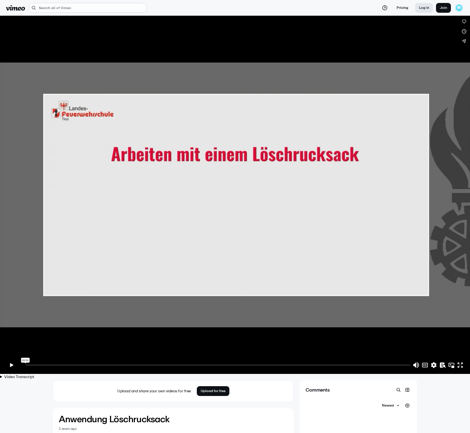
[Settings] (434, 365)
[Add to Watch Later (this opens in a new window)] (464, 31)
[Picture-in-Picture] (451, 365)
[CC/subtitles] (425, 365)
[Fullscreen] (460, 365)
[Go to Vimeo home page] (15, 8)
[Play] (12, 365)
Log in (424, 8)
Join (443, 8)
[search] (87, 8)
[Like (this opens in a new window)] (464, 21)
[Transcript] (442, 365)
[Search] (398, 390)
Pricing (402, 8)
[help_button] (385, 8)
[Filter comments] (407, 405)
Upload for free (213, 391)
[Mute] (416, 365)
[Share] (464, 41)
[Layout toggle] (407, 390)
